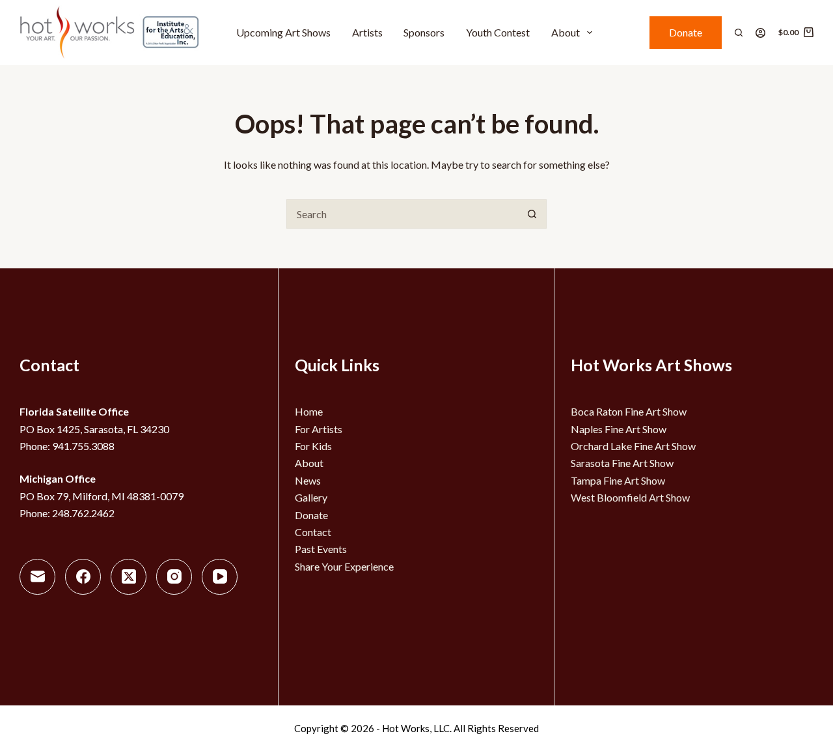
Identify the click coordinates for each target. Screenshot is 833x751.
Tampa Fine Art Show (618, 480)
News (308, 480)
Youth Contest (498, 32)
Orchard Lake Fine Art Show (633, 446)
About (565, 32)
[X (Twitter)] (128, 577)
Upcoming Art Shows (283, 32)
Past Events (321, 549)
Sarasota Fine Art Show (622, 463)
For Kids (313, 446)
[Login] (760, 33)
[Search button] (532, 214)
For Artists (318, 429)
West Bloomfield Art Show (630, 497)
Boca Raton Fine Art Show (629, 411)
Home (309, 411)
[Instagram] (174, 577)
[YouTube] (220, 577)
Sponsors (423, 32)
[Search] (739, 32)
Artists (367, 32)
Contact (313, 532)
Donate (685, 32)
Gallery (311, 497)
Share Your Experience (344, 566)
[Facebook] (83, 577)
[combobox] (402, 214)
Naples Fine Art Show (618, 429)
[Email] (37, 577)
